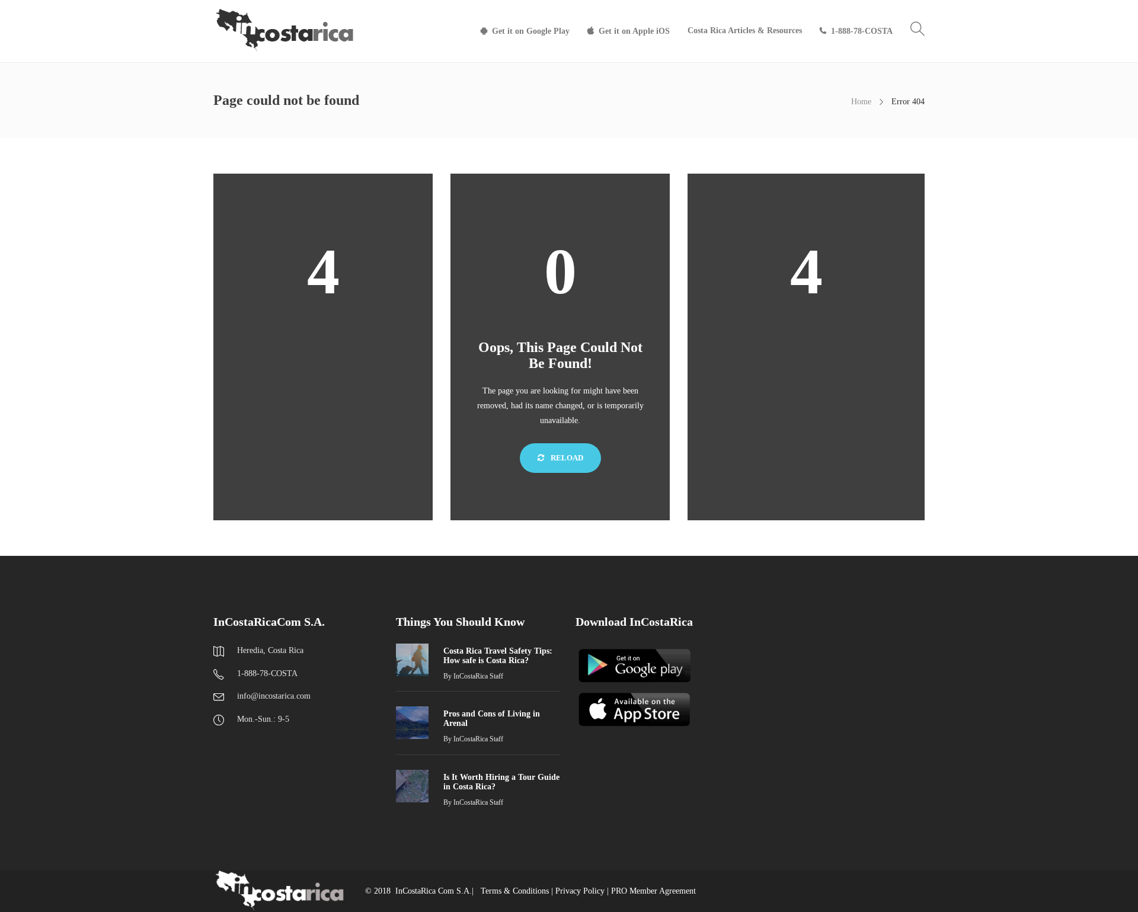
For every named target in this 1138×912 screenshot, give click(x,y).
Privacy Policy (580, 891)
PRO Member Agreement (653, 891)
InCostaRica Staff (478, 676)
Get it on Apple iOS (634, 31)
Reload (566, 457)
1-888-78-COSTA (862, 31)
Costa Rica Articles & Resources (745, 30)
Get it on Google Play (531, 31)
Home (861, 101)
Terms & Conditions (515, 891)
